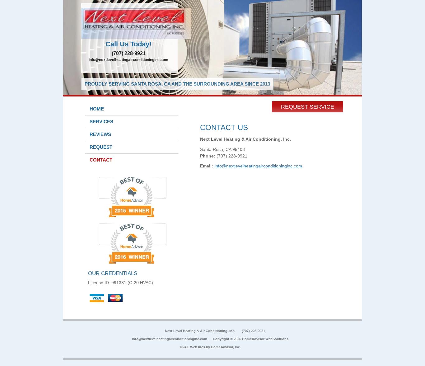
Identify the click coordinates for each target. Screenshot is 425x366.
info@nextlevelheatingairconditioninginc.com (128, 60)
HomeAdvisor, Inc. (226, 347)
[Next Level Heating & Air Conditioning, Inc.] (129, 23)
